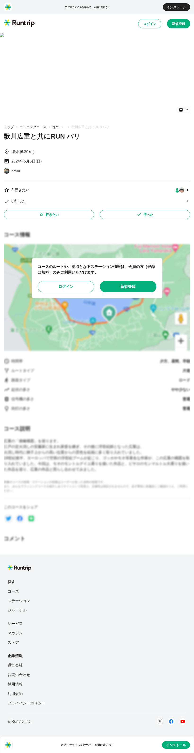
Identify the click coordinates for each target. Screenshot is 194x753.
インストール (176, 7)
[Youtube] (182, 721)
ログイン (149, 24)
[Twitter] (160, 721)
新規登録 (178, 24)
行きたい (52, 214)
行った (148, 214)
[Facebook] (171, 721)
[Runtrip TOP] (19, 23)
